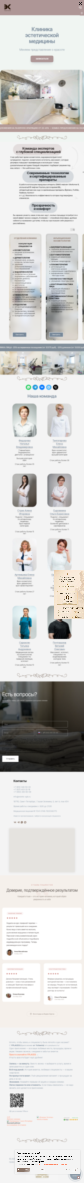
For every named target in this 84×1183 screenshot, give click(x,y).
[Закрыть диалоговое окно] (80, 3)
